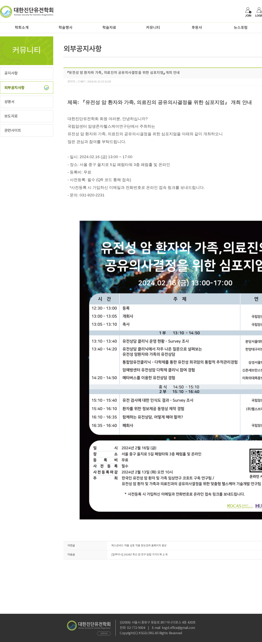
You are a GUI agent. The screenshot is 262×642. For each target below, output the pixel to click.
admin (104, 633)
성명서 (9, 102)
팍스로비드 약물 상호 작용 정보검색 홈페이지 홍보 (139, 545)
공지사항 (11, 73)
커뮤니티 (153, 28)
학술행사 (65, 28)
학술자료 (109, 28)
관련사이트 (12, 130)
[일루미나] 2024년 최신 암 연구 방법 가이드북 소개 (139, 554)
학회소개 (22, 28)
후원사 (197, 28)
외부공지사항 (14, 88)
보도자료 (11, 116)
